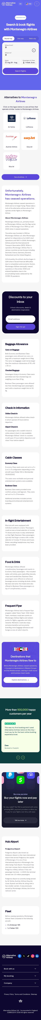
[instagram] (32, 957)
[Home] (8, 4)
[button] (20, 4)
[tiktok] (28, 957)
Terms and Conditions (22, 994)
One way (20, 39)
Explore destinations (19, 680)
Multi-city (32, 39)
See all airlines (19, 177)
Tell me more (19, 820)
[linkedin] (37, 957)
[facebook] (19, 957)
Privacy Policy (9, 994)
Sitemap (34, 994)
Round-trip (8, 39)
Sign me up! (20, 327)
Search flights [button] (20, 71)
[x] (24, 957)
